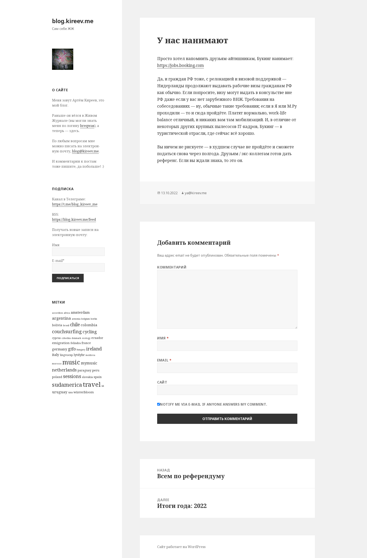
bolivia (57, 325)
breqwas (87, 125)
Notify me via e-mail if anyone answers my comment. (213, 404)
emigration (61, 343)
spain (98, 377)
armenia (76, 318)
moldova (90, 355)
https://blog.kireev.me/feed (74, 219)
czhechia (66, 338)
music (71, 362)
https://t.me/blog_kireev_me (74, 204)
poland (57, 377)
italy (55, 354)
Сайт (162, 382)
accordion (57, 312)
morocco (57, 363)
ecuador (97, 338)
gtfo (72, 349)
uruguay (59, 391)
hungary (81, 349)
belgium (85, 318)
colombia (89, 324)
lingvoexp (66, 355)
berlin (94, 318)
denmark (76, 338)
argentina (61, 318)
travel (92, 384)
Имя (163, 338)
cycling (90, 332)
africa (67, 312)
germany (59, 349)
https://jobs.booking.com (180, 65)
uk (103, 385)
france (86, 343)
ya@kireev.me (196, 193)
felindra (76, 343)
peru (95, 370)
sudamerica (67, 384)
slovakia (87, 377)
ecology (86, 338)
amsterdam (80, 312)
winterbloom (83, 392)
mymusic (89, 362)
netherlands (64, 370)
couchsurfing (67, 331)
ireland (94, 349)
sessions (72, 376)
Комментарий (171, 267)
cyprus (56, 338)
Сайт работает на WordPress (181, 546)
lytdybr (79, 355)
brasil (66, 325)
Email (164, 360)
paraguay (84, 370)
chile (75, 324)
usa (70, 392)
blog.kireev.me (72, 21)
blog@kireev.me (85, 151)
